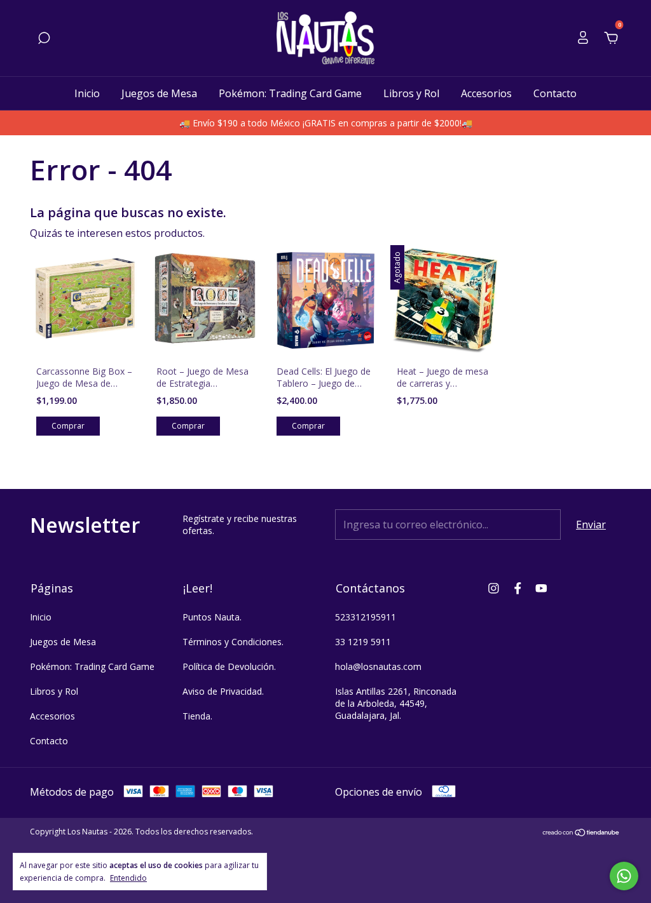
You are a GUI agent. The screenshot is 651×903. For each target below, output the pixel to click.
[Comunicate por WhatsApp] (624, 876)
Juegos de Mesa (159, 93)
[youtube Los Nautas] (541, 588)
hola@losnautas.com (378, 666)
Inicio (87, 93)
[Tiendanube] (581, 833)
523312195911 (365, 617)
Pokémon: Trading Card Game (290, 93)
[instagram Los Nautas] (494, 588)
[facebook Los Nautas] (518, 588)
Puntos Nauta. (212, 617)
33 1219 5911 (363, 642)
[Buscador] (44, 38)
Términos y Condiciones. (233, 642)
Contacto (555, 93)
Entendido (128, 878)
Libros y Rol (411, 93)
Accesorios (486, 93)
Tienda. (197, 716)
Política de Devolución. (229, 666)
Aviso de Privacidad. (223, 691)
